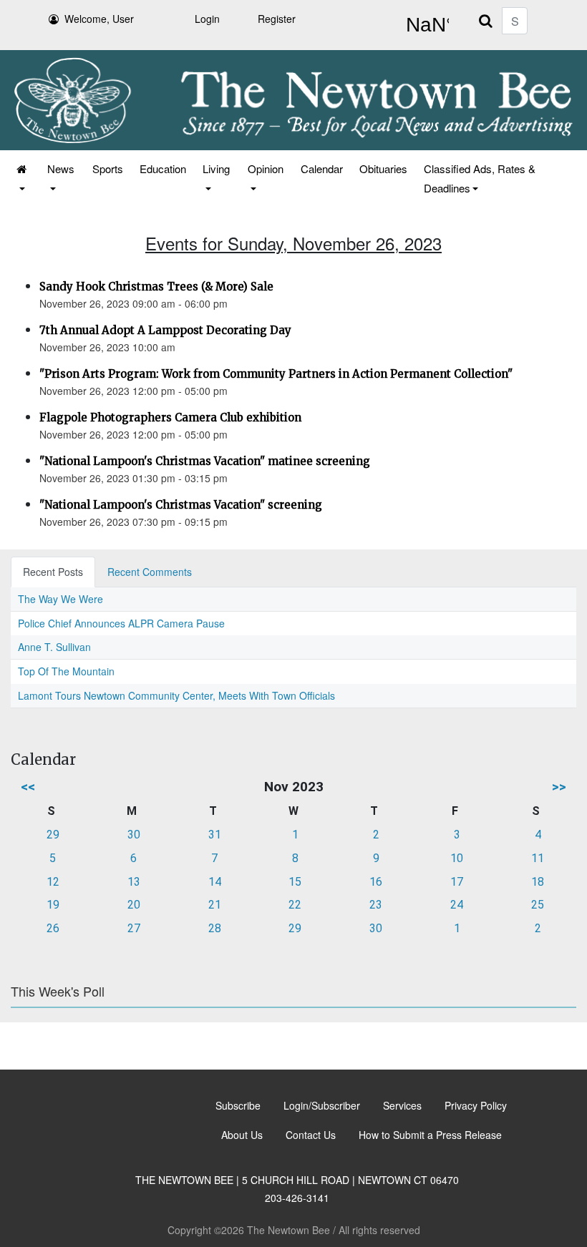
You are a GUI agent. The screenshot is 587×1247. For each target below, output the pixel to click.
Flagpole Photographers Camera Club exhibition (170, 417)
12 (53, 882)
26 (53, 928)
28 (214, 928)
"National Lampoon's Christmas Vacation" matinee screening (204, 461)
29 (53, 834)
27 (133, 928)
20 (133, 904)
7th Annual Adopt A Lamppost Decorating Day (165, 330)
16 (375, 882)
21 (214, 904)
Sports (107, 168)
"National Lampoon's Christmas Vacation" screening (180, 505)
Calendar (322, 168)
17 (456, 882)
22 (294, 904)
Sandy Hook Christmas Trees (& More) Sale (156, 286)
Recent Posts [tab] (53, 571)
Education (163, 168)
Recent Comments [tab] (149, 571)
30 (133, 834)
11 (537, 858)
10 (456, 858)
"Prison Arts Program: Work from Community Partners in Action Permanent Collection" (276, 374)
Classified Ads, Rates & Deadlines (479, 178)
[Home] (22, 178)
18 (537, 882)
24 (456, 904)
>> (559, 786)
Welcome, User (99, 18)
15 (294, 882)
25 (537, 904)
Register (277, 18)
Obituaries (383, 168)
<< (28, 786)
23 (375, 904)
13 (133, 882)
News (60, 168)
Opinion (265, 168)
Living (216, 168)
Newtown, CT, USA (424, 25)
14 (214, 882)
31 (214, 834)
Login (207, 18)
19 (53, 904)
